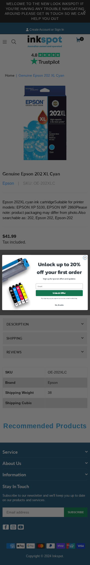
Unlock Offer (59, 293)
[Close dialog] (85, 258)
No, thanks (59, 305)
